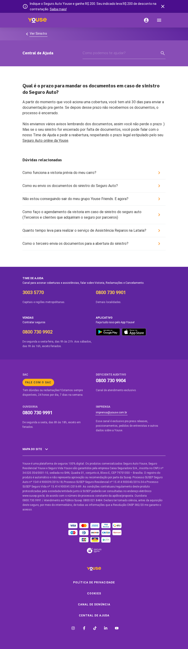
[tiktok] (95, 628)
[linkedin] (105, 628)
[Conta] (146, 20)
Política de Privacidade (94, 582)
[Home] (37, 20)
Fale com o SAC (38, 382)
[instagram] (73, 628)
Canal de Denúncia (94, 604)
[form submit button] (163, 53)
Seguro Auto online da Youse (45, 140)
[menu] (159, 20)
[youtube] (116, 628)
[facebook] (84, 628)
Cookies (94, 593)
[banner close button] (163, 6)
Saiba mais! (58, 9)
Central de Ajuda (94, 615)
